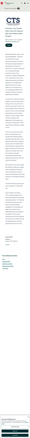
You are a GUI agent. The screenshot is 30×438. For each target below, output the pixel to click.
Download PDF (6, 261)
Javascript (5, 268)
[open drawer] (28, 3)
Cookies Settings (15, 426)
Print (3, 259)
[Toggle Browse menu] (24, 8)
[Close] (28, 417)
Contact (7, 244)
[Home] (7, 3)
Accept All (15, 435)
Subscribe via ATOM (7, 266)
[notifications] (24, 3)
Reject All (15, 431)
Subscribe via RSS (7, 264)
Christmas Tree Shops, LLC (12, 41)
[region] (15, 426)
